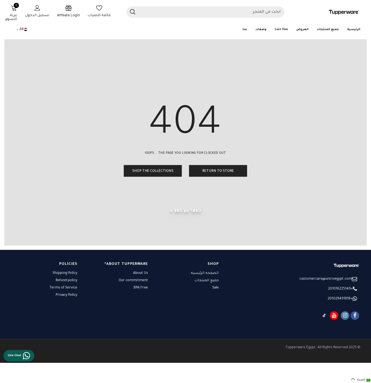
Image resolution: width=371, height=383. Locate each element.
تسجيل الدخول (37, 15)
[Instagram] (345, 315)
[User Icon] (37, 8)
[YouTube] (334, 315)
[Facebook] (355, 315)
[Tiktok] (324, 315)
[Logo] (324, 12)
